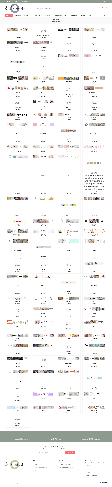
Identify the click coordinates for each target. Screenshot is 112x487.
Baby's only (69, 65)
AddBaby (68, 34)
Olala (68, 315)
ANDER (94, 49)
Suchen (83, 8)
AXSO (43, 66)
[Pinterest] (102, 482)
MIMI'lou (43, 285)
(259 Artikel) (18, 258)
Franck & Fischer (94, 133)
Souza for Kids (43, 381)
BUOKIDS (94, 81)
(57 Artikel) (43, 340)
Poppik (68, 338)
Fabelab (69, 117)
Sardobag (43, 364)
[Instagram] (100, 1)
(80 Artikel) (68, 215)
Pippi (94, 326)
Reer (43, 350)
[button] (103, 1)
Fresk (17, 149)
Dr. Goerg (68, 107)
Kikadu (43, 224)
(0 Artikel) (18, 50)
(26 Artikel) (17, 316)
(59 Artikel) (43, 96)
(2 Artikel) (43, 50)
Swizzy (94, 387)
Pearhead (94, 313)
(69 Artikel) (17, 119)
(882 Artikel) (94, 388)
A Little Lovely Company (43, 35)
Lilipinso (43, 234)
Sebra (94, 363)
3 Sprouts (17, 34)
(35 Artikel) (43, 119)
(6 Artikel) (43, 141)
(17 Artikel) (68, 193)
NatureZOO (43, 301)
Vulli (43, 410)
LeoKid (94, 224)
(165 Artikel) (68, 402)
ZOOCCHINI (94, 410)
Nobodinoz (68, 301)
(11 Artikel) (43, 109)
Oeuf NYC (43, 313)
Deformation (18, 107)
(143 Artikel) (94, 151)
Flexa (68, 139)
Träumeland (43, 398)
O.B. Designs (18, 315)
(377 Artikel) (43, 388)
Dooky (43, 106)
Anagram (68, 49)
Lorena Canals (17, 250)
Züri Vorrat (17, 423)
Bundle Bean (69, 81)
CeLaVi (18, 92)
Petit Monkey (43, 326)
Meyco (68, 269)
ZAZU (68, 410)
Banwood (94, 65)
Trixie (94, 398)
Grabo (94, 149)
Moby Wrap (94, 285)
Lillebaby (68, 234)
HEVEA (43, 175)
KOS (69, 224)
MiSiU (68, 291)
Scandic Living (68, 363)
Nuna (94, 301)
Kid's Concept (94, 208)
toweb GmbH (27, 481)
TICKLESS (17, 400)
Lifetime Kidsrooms (18, 234)
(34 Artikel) (43, 225)
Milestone (94, 268)
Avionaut (18, 71)
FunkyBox (43, 149)
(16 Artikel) (17, 340)
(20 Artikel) (43, 235)
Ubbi (18, 410)
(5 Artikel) (94, 72)
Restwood (68, 351)
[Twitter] (98, 1)
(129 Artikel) (94, 340)
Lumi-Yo (18, 269)
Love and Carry (43, 256)
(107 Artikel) (94, 402)
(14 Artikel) (17, 425)
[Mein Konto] (99, 8)
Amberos (43, 47)
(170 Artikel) (43, 37)
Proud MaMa (94, 338)
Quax (18, 350)
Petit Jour (17, 326)
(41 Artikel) (94, 215)
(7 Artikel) (94, 37)
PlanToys (18, 338)
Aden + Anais (94, 34)
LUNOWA (43, 269)
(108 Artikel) (43, 193)
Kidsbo (18, 224)
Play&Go (43, 338)
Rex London (94, 350)
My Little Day (18, 301)
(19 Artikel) (94, 50)
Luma (94, 250)
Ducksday (94, 107)
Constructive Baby (68, 94)
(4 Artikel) (69, 37)
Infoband (68, 175)
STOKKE (68, 381)
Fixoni (17, 133)
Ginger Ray (68, 149)
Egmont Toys (43, 117)
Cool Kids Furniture (94, 92)
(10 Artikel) (17, 271)
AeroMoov (17, 47)
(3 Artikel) (94, 82)
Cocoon (43, 92)
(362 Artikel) (18, 151)
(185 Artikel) (43, 402)
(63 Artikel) (43, 303)
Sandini (18, 363)
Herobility (17, 175)
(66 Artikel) (68, 151)
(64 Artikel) (17, 293)
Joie (18, 208)
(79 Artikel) (94, 141)
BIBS (18, 81)
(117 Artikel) (18, 37)
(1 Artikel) (18, 96)
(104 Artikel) (94, 193)
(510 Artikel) (43, 215)
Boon (43, 81)
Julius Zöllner (43, 208)
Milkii (18, 285)
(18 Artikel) (68, 412)
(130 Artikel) (94, 366)
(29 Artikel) (94, 96)
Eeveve (18, 117)
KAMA (68, 214)
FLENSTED (43, 133)
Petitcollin (68, 328)
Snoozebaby (18, 381)
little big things (94, 234)
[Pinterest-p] (97, 1)
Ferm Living (94, 117)
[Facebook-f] (95, 1)
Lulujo (68, 250)
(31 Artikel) (17, 215)
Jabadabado (94, 172)
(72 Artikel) (43, 316)
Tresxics (69, 398)
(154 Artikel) (68, 293)
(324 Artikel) (68, 72)
